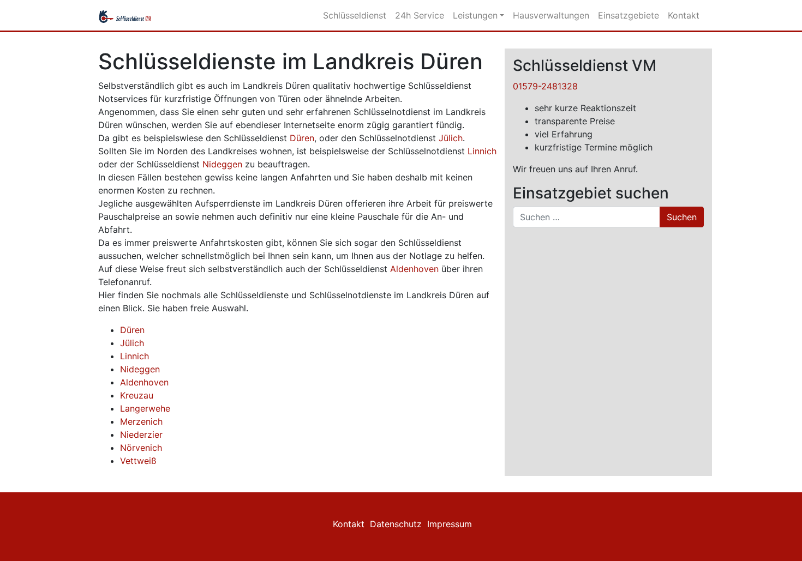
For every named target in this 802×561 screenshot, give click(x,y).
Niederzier (141, 434)
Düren (302, 137)
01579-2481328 (545, 86)
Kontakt (683, 15)
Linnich (482, 151)
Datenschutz (396, 523)
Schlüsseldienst (354, 15)
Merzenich (141, 421)
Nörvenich (141, 447)
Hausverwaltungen (551, 15)
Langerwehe (145, 408)
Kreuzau (136, 395)
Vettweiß (138, 460)
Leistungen (475, 15)
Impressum (449, 523)
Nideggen (222, 164)
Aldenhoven (414, 268)
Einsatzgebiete (628, 15)
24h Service (419, 15)
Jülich (451, 137)
